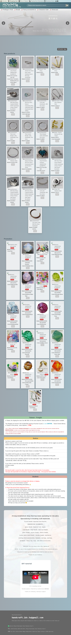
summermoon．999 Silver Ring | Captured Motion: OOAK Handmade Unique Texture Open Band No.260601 (29, 194)
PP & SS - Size (62, 49)
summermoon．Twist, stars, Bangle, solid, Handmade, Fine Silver (14, 136)
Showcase (54, 9)
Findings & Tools (7, 9)
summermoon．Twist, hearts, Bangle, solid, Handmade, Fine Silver (29, 136)
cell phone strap (43, 254)
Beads (18, 9)
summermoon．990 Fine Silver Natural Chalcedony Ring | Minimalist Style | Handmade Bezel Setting (29, 105)
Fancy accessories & (29, 9)
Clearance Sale (44, 9)
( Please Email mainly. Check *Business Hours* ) (23, 626)
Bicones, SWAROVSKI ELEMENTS (28, 256)
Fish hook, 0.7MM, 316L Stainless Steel (58, 102)
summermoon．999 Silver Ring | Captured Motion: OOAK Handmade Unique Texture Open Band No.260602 (14, 194)
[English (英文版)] (57, 1)
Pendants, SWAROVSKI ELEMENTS (28, 306)
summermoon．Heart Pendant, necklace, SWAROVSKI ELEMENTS (43, 162)
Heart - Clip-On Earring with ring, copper (58, 134)
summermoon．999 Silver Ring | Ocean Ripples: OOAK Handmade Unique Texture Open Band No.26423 (58, 164)
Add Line (11, 626)
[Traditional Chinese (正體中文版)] (56, 1)
